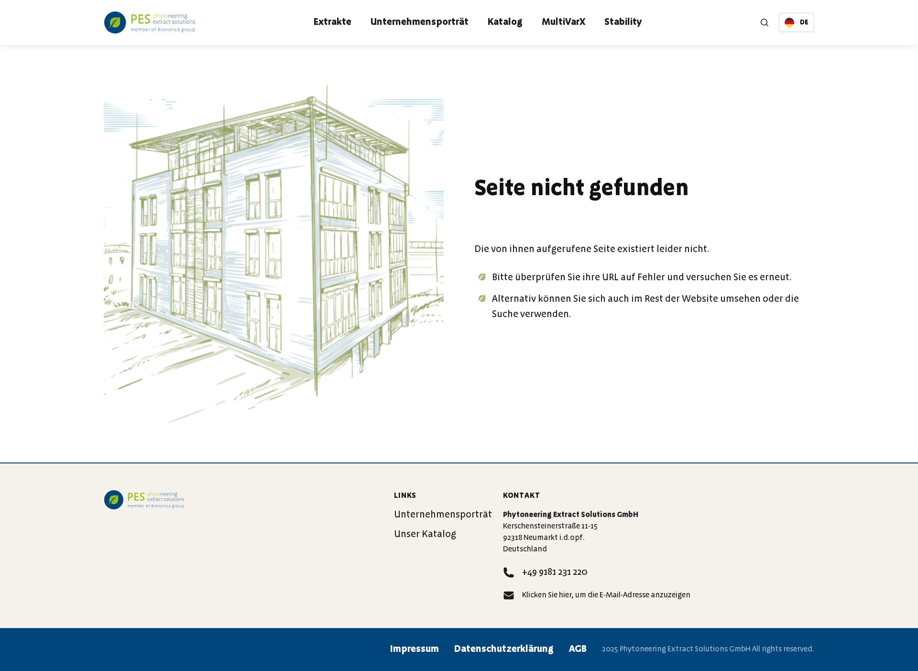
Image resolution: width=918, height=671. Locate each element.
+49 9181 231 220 (555, 572)
